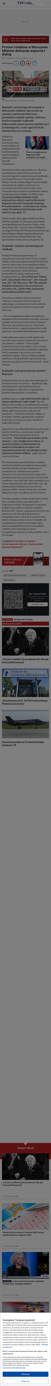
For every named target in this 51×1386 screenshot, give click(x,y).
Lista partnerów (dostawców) (14, 1368)
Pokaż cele (25, 1381)
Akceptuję (25, 1374)
